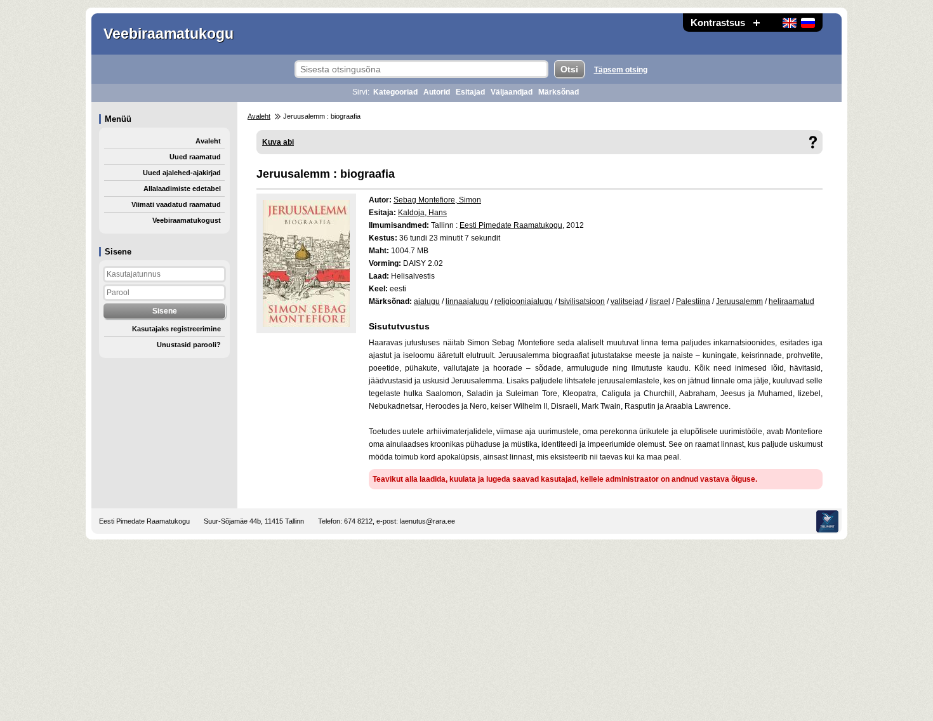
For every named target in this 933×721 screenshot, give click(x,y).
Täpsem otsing (620, 69)
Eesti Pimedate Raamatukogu (511, 225)
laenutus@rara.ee (427, 521)
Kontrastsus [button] (718, 22)
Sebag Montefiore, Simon (437, 199)
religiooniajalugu (523, 301)
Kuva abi (278, 142)
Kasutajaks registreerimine (176, 329)
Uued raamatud (195, 157)
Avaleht (208, 141)
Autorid (436, 92)
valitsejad (627, 301)
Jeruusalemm (739, 301)
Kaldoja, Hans (422, 212)
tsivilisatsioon (582, 301)
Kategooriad (395, 92)
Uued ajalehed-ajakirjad (182, 172)
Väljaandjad (512, 92)
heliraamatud (791, 301)
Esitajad (470, 92)
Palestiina (693, 301)
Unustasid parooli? (189, 344)
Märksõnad (558, 92)
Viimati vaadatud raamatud (176, 204)
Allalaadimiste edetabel (182, 188)
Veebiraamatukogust (186, 220)
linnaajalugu (467, 301)
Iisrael (659, 301)
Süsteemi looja (827, 521)
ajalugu (427, 301)
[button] (756, 22)
